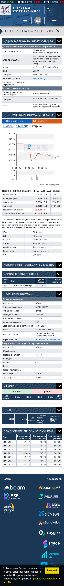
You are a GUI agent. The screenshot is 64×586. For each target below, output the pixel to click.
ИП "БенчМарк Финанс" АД (47, 339)
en (25, 20)
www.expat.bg (39, 78)
